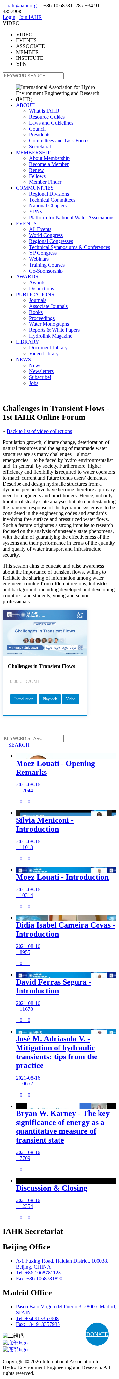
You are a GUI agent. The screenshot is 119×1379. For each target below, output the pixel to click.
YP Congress (43, 253)
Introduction (23, 699)
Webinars (39, 259)
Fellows (37, 176)
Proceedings (42, 318)
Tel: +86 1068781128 (38, 1272)
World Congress (46, 235)
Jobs (33, 383)
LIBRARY (27, 342)
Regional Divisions (49, 194)
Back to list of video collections (39, 431)
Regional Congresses (51, 241)
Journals (37, 300)
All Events (40, 229)
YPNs (35, 211)
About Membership (49, 158)
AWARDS (27, 276)
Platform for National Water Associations (71, 217)
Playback (50, 699)
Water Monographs (49, 324)
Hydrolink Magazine (50, 336)
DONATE (97, 1334)
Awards (37, 282)
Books (36, 312)
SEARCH (16, 745)
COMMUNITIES (35, 188)
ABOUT (25, 105)
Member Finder (45, 182)
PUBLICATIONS (35, 294)
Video (70, 699)
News (35, 365)
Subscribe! (40, 377)
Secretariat (40, 146)
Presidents (39, 134)
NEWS (23, 359)
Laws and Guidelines (51, 123)
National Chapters (48, 205)
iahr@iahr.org (20, 5)
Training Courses (47, 265)
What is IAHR (44, 111)
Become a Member (49, 164)
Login (9, 17)
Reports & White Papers (54, 330)
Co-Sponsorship (46, 270)
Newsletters (41, 371)
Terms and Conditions (61, 1373)
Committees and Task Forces (59, 140)
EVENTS (26, 223)
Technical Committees (52, 199)
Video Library (44, 353)
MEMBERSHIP (33, 152)
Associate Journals (48, 306)
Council (37, 128)
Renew (36, 170)
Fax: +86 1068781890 (39, 1278)
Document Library (48, 347)
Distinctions (41, 288)
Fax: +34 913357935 (38, 1324)
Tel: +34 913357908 (37, 1318)
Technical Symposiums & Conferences (69, 247)
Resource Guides (47, 117)
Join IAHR (30, 17)
